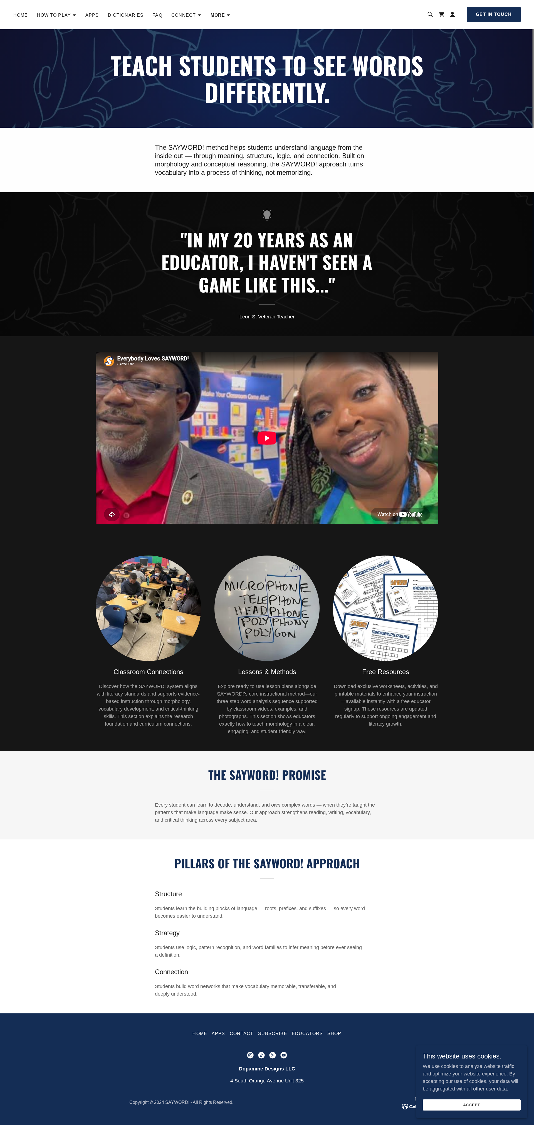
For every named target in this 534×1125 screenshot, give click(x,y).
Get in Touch (494, 14)
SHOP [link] (334, 1033)
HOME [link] (20, 15)
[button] (57, 15)
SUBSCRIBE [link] (272, 1033)
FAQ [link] (157, 15)
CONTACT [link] (242, 1033)
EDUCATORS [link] (307, 1033)
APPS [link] (92, 15)
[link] (441, 14)
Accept (472, 1105)
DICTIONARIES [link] (126, 15)
